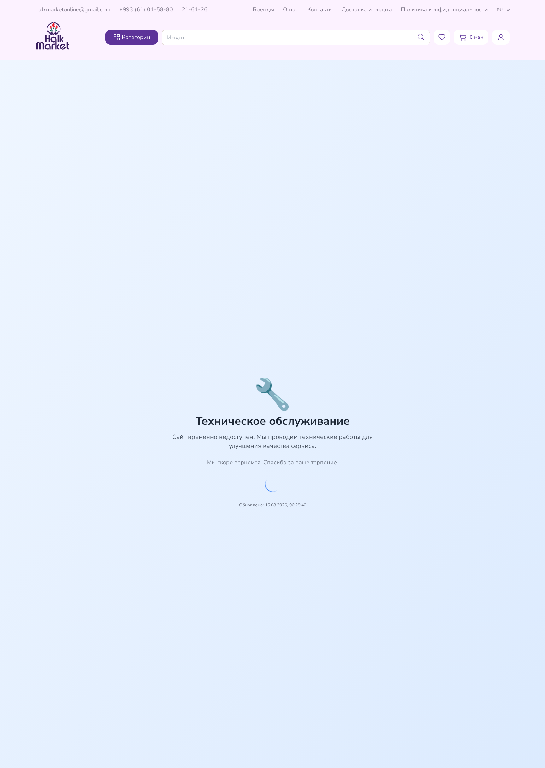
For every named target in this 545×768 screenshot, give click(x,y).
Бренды (263, 9)
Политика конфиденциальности (444, 9)
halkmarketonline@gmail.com (72, 9)
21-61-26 (195, 9)
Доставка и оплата (367, 9)
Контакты (320, 9)
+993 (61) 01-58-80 (146, 9)
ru (500, 10)
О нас (290, 9)
